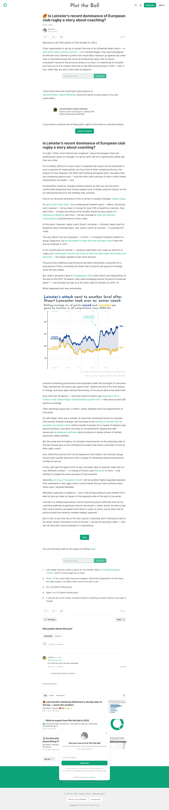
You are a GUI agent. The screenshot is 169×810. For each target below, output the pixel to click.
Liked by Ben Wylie (56, 660)
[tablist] (53, 636)
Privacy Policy (101, 771)
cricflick (51, 657)
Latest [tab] (51, 695)
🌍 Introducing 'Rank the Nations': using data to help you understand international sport (70, 725)
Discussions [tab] (60, 695)
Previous (51, 619)
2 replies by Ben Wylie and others (62, 673)
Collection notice (98, 793)
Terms (88, 793)
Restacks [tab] (57, 636)
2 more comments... (50, 684)
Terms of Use (95, 768)
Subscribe (150, 5)
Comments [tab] (48, 636)
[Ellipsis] (125, 657)
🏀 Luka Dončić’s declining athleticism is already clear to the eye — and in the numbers (72, 703)
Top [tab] (45, 695)
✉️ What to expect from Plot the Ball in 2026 (66, 720)
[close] (106, 733)
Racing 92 (99, 470)
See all (47, 759)
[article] (84, 708)
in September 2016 (83, 275)
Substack (73, 805)
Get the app (95, 799)
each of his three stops (57, 204)
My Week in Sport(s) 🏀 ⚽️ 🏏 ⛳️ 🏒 (57, 708)
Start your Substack (78, 799)
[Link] (39, 145)
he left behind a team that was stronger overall (89, 240)
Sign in (162, 5)
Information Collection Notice (84, 771)
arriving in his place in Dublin (68, 480)
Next (119, 619)
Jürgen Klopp (118, 198)
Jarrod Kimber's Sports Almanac (59, 94)
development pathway (65, 432)
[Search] (135, 5)
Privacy (82, 793)
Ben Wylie (51, 29)
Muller (49, 578)
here (93, 549)
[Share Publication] (140, 5)
